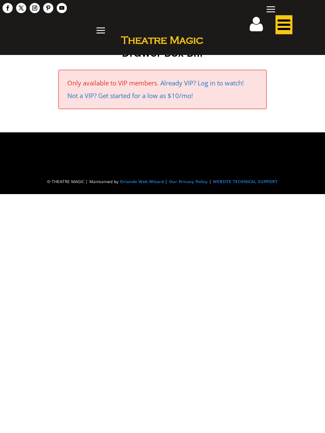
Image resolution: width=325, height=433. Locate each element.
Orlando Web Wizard (142, 181)
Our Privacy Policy (188, 181)
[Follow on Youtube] (62, 8)
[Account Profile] (261, 27)
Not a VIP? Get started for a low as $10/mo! (130, 95)
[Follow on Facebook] (8, 8)
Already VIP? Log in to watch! (202, 83)
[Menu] (283, 27)
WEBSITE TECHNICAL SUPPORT (245, 181)
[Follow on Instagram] (35, 8)
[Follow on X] (21, 8)
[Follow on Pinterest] (48, 8)
